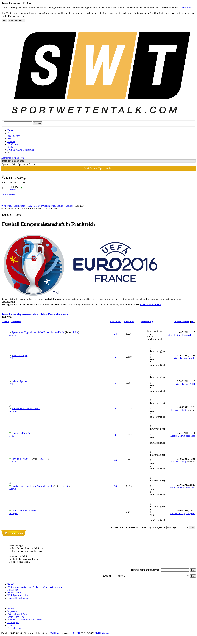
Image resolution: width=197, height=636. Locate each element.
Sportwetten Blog (15, 617)
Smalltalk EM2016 (21, 459)
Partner (10, 608)
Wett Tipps (12, 144)
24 (115, 333)
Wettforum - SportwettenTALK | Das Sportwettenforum (28, 205)
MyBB (76, 633)
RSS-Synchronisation (17, 595)
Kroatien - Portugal (21, 433)
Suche (10, 147)
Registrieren (18, 158)
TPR (11, 358)
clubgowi (13, 513)
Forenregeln (13, 622)
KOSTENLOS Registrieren (20, 149)
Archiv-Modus (14, 592)
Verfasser (16, 321)
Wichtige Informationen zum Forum (24, 619)
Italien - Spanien (20, 381)
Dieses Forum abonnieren (54, 314)
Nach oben (12, 589)
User (9, 625)
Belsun (12, 189)
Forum (10, 133)
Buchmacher (13, 136)
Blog (9, 138)
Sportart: (6, 164)
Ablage (60, 205)
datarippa (13, 411)
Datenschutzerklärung (18, 614)
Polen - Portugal (19, 355)
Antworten (115, 321)
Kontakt (11, 584)
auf (192, 321)
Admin (12, 335)
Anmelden (6, 158)
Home (10, 130)
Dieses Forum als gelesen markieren (20, 314)
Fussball (11, 141)
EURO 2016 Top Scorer (24, 510)
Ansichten (129, 321)
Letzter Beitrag (181, 321)
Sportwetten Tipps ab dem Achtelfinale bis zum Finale (38, 332)
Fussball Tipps (14, 628)
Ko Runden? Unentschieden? (26, 408)
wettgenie (190, 487)
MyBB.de (55, 633)
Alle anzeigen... (9, 194)
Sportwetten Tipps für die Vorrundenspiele (32, 486)
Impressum (12, 611)
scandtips (190, 435)
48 (115, 460)
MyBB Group (102, 633)
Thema (5, 321)
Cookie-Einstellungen (17, 598)
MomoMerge (188, 335)
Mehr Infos (186, 7)
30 (115, 486)
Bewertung (147, 321)
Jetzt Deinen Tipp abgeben (98, 168)
